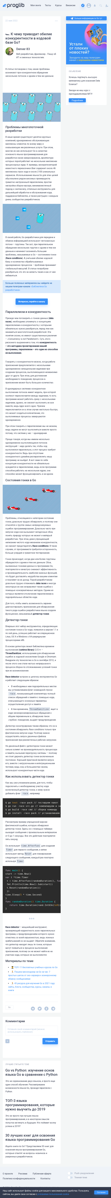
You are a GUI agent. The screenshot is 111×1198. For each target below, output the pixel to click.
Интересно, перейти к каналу (31, 302)
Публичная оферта (42, 1173)
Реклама (22, 1173)
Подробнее (77, 100)
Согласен (101, 1192)
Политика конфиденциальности (19, 1178)
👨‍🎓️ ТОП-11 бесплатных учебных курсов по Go (34, 967)
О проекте (8, 1173)
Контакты (45, 1178)
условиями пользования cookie (53, 1194)
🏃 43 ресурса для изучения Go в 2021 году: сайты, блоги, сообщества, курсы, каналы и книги (31, 987)
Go (9, 1007)
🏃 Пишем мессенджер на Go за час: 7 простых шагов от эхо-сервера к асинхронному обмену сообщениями (32, 975)
